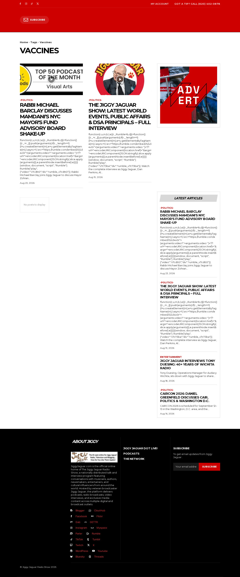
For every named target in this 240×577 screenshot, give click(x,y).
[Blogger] (71, 511)
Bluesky (80, 556)
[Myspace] (92, 528)
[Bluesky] (71, 557)
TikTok (79, 539)
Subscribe (209, 466)
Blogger (80, 510)
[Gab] (71, 522)
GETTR (94, 522)
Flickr (100, 516)
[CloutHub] (90, 511)
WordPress (82, 550)
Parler (79, 533)
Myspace (102, 527)
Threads (99, 556)
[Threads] (90, 557)
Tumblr (96, 539)
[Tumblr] (88, 540)
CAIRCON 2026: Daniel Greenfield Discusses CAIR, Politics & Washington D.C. (184, 397)
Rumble (96, 533)
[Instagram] (26, 4)
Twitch (79, 545)
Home (24, 42)
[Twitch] (71, 545)
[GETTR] (86, 522)
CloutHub (99, 510)
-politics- (26, 100)
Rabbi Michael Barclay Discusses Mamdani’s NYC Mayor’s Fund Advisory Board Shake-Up (46, 119)
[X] (38, 4)
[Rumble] (88, 534)
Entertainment (171, 357)
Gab (78, 522)
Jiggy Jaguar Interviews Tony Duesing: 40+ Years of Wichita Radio (187, 364)
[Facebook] (20, 4)
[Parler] (71, 534)
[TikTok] (32, 4)
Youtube (103, 550)
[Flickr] (92, 516)
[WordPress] (71, 551)
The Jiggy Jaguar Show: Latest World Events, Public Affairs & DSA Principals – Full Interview (119, 116)
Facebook (81, 516)
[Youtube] (93, 551)
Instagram (81, 527)
